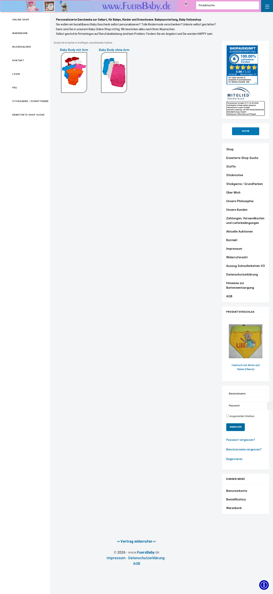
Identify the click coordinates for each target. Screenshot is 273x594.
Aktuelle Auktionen (239, 231)
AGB (229, 296)
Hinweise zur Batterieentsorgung (240, 285)
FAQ (14, 87)
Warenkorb (20, 33)
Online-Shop (20, 19)
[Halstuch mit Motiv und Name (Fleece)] (245, 341)
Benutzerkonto (236, 491)
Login (16, 74)
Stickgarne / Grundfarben (244, 184)
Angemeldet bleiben (241, 416)
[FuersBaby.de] (45, 6)
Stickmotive (234, 175)
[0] (186, 7)
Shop (230, 149)
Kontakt (18, 60)
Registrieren (234, 459)
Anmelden (235, 427)
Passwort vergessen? (240, 439)
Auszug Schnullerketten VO (245, 266)
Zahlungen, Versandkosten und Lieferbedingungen (245, 221)
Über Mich (233, 192)
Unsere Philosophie (239, 201)
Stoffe (231, 166)
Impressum (234, 249)
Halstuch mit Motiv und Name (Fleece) (246, 367)
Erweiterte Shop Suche (28, 115)
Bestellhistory (236, 499)
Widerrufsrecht (237, 257)
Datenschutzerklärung (242, 274)
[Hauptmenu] (267, 6)
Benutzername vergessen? (244, 449)
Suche (245, 131)
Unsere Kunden (236, 210)
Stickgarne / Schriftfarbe (30, 101)
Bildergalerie (21, 47)
